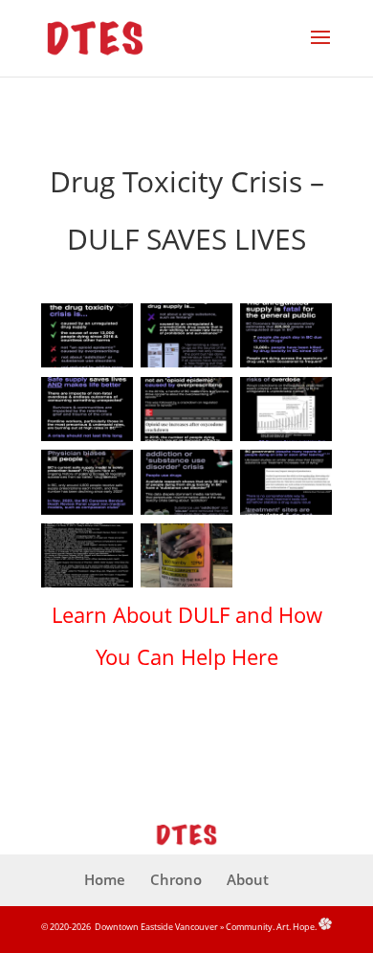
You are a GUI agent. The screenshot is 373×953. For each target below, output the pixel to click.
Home (104, 879)
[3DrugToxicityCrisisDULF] (285, 367)
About (248, 879)
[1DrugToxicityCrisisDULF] (86, 367)
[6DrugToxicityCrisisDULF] (285, 441)
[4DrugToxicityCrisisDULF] (86, 441)
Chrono (176, 879)
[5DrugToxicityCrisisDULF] (186, 441)
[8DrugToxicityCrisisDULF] (186, 514)
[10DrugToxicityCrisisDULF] (86, 587)
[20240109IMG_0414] (186, 587)
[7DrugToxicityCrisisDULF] (86, 514)
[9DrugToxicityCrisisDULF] (285, 514)
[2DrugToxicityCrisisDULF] (186, 367)
